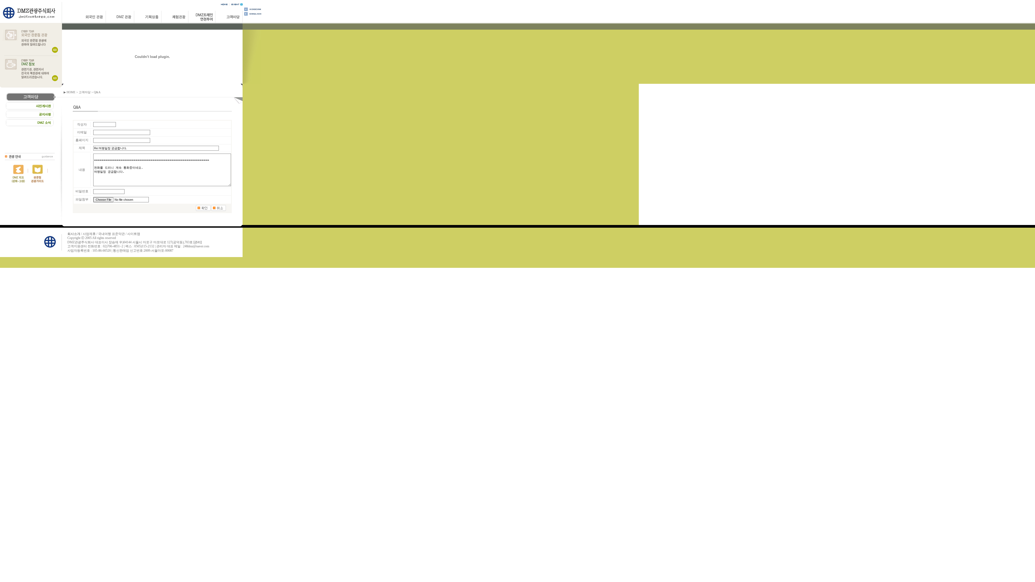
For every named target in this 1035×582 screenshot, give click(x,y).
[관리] (198, 242)
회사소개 (73, 234)
